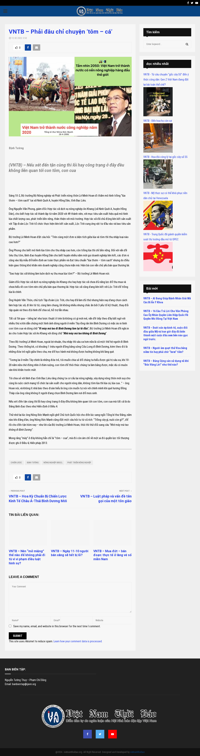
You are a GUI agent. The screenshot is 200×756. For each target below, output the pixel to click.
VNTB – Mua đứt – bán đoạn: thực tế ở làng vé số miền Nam (112, 555)
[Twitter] (100, 734)
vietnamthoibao (137, 752)
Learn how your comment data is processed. (78, 641)
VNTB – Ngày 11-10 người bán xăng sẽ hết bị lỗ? (69, 553)
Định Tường (33, 463)
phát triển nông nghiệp (79, 463)
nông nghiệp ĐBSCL (53, 463)
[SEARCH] (187, 44)
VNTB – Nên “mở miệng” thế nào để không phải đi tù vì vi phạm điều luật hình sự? (27, 557)
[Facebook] (87, 734)
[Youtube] (112, 734)
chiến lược (16, 463)
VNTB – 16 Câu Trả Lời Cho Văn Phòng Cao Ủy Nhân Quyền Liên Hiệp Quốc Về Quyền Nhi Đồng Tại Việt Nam (165, 315)
